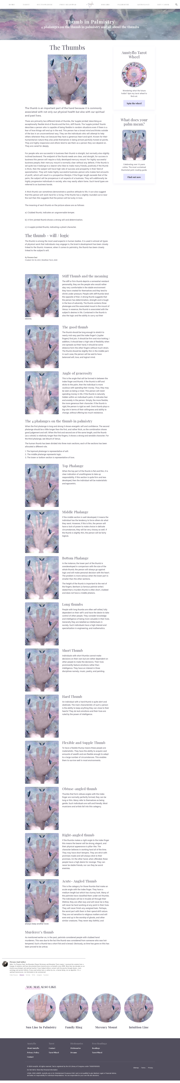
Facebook (46, 975)
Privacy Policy (33, 1052)
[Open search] (176, 4)
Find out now (134, 177)
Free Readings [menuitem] (68, 5)
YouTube (28, 975)
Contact (30, 1057)
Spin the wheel (134, 103)
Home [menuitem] (12, 5)
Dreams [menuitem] (105, 5)
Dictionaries (75, 1048)
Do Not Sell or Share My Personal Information (42, 1070)
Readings (96, 1048)
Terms (143, 1068)
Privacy (150, 1068)
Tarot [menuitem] (26, 5)
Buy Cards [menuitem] (163, 5)
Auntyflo (35, 1066)
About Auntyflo (33, 1048)
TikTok (33, 975)
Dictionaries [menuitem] (44, 5)
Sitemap (136, 1068)
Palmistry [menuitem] (123, 5)
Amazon (22, 975)
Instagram (39, 975)
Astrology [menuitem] (143, 5)
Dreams (73, 1052)
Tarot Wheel (54, 1052)
